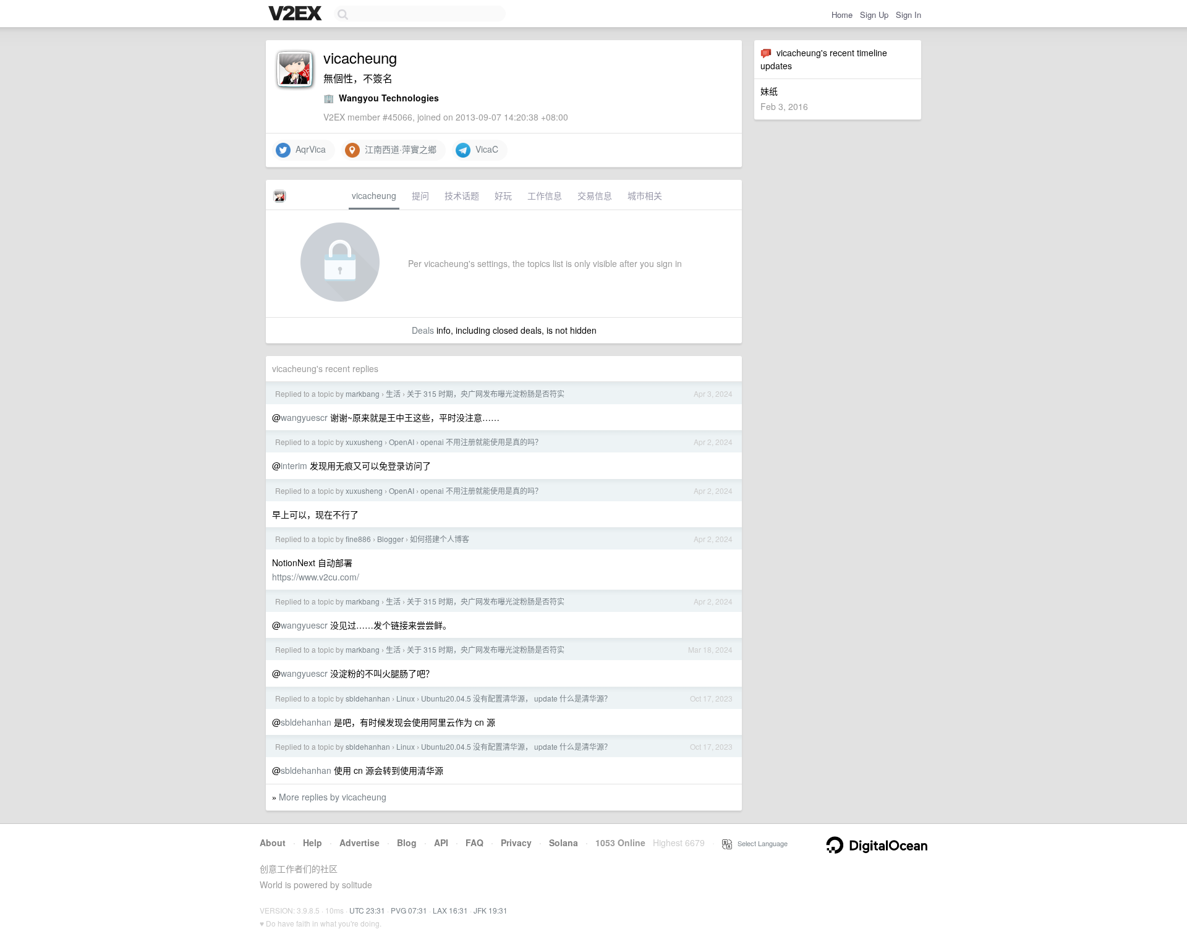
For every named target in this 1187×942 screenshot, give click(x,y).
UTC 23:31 (367, 910)
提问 (420, 195)
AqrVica (308, 149)
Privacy (516, 842)
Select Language (760, 843)
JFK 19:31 (491, 910)
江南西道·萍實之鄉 (398, 149)
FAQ (474, 842)
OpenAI (401, 441)
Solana (563, 842)
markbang (363, 393)
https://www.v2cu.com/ (315, 577)
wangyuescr (304, 417)
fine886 (358, 538)
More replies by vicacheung (332, 797)
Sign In (908, 14)
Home (842, 14)
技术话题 (462, 195)
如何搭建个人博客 (439, 538)
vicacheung (374, 195)
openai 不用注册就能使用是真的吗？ (481, 441)
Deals (423, 330)
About (273, 842)
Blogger (390, 538)
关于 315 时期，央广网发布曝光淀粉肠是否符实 (485, 393)
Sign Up (874, 14)
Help (312, 842)
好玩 (503, 195)
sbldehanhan (368, 698)
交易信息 (594, 195)
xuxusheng (364, 441)
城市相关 (645, 195)
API (441, 842)
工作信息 (544, 195)
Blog (407, 842)
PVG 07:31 (409, 910)
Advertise (359, 842)
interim (294, 465)
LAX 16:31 (450, 910)
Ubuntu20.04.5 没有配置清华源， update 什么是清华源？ (516, 698)
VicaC (484, 149)
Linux (405, 698)
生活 (393, 393)
